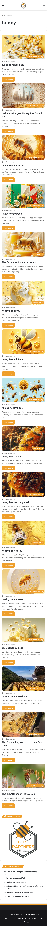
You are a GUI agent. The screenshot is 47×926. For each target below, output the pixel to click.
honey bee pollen (11, 456)
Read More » (8, 79)
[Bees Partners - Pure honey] (23, 5)
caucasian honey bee (13, 165)
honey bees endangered (15, 502)
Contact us (27, 922)
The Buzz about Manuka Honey (19, 262)
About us (19, 922)
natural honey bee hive (14, 696)
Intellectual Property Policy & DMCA (18, 918)
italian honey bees (12, 213)
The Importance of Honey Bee (18, 794)
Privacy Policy (37, 918)
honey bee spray (11, 310)
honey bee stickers (12, 359)
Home (5, 16)
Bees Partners (29, 914)
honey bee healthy (12, 550)
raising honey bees (12, 408)
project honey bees (12, 648)
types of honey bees (13, 65)
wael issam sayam (9, 62)
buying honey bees (12, 599)
